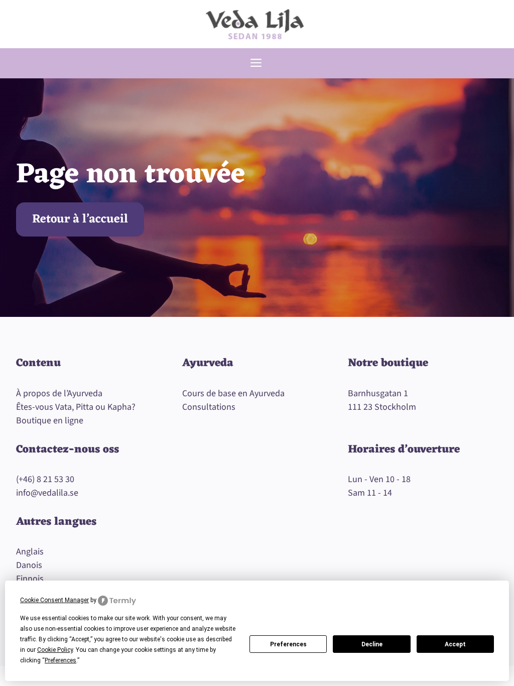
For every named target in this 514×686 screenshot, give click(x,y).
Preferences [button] (60, 660)
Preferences (288, 644)
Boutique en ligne (49, 420)
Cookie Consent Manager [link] (54, 600)
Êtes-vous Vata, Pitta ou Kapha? (76, 407)
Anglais (30, 551)
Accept (455, 644)
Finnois (30, 579)
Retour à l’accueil (80, 219)
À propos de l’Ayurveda (59, 393)
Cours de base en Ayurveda (233, 393)
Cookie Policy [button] (55, 649)
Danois (29, 565)
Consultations (208, 407)
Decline (371, 644)
